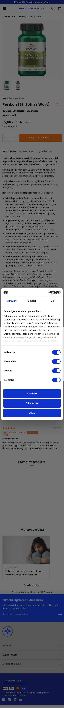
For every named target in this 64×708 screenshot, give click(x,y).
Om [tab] (52, 300)
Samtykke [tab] (11, 300)
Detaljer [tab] (32, 300)
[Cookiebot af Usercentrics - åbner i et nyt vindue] (48, 292)
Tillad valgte (32, 403)
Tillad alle (32, 393)
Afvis (32, 413)
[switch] (56, 361)
